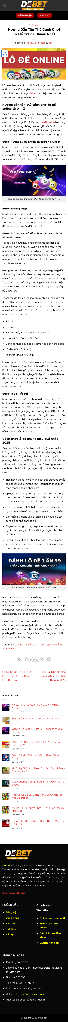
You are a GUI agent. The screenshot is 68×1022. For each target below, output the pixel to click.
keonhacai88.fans (13, 892)
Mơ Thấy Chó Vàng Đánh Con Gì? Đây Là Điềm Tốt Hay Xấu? (38, 770)
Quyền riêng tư (49, 942)
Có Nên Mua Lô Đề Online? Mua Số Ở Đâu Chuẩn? (35, 707)
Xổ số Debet (34, 25)
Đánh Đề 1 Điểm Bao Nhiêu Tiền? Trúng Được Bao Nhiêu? (37, 744)
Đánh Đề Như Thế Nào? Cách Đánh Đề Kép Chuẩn (36, 757)
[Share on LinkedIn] (48, 659)
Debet (32, 93)
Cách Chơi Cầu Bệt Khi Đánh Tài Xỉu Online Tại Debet (38, 783)
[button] (4, 5)
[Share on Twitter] (31, 659)
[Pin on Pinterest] (42, 659)
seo (51, 43)
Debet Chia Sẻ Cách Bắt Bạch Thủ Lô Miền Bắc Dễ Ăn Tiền (38, 822)
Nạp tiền (11, 923)
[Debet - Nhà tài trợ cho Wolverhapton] (34, 5)
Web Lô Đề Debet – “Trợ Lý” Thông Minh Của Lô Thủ (37, 730)
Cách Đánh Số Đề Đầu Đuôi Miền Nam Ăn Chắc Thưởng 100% (52, 675)
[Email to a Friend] (37, 659)
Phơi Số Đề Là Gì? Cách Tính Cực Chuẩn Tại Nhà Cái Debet (37, 796)
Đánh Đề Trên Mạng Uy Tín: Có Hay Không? (36, 718)
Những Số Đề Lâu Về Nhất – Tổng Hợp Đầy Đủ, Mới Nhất (38, 809)
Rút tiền (11, 928)
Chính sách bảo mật (52, 918)
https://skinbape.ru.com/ (30, 994)
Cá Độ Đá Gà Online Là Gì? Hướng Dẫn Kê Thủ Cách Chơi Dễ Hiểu (17, 675)
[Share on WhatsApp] (19, 659)
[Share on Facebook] (25, 659)
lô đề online (48, 122)
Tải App (10, 934)
